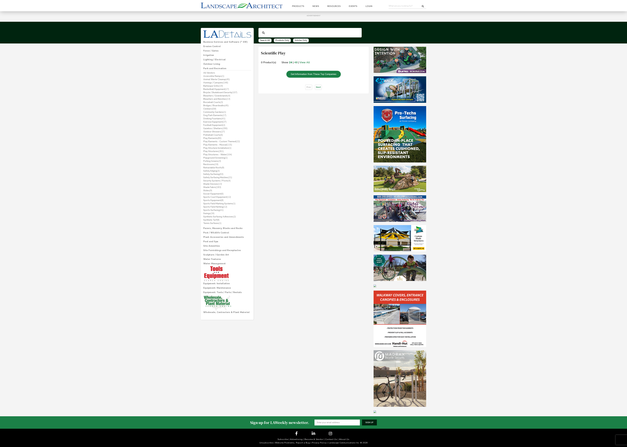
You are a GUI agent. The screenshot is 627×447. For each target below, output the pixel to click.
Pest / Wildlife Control (216, 232)
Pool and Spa (210, 241)
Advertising (296, 439)
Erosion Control (212, 46)
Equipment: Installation (216, 283)
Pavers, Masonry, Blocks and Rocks (222, 228)
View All (304, 62)
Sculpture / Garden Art (216, 254)
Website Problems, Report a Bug (292, 442)
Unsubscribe (266, 442)
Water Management (214, 263)
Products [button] (298, 6)
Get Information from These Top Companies (313, 74)
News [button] (316, 6)
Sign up (369, 422)
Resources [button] (334, 6)
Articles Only (301, 40)
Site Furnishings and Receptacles (222, 250)
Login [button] (369, 6)
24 (290, 62)
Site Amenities (211, 246)
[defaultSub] (263, 33)
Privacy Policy (319, 442)
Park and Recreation (214, 68)
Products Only (282, 40)
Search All (265, 40)
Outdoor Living (211, 64)
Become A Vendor (314, 439)
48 (295, 62)
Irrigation (208, 55)
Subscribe (283, 439)
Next (318, 87)
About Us (344, 439)
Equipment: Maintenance (217, 288)
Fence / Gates (210, 50)
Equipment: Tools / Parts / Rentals (222, 292)
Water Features (212, 259)
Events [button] (353, 6)
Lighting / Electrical (214, 59)
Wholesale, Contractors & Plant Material (226, 312)
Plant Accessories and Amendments (223, 237)
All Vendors (209, 72)
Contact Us (331, 439)
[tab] (227, 42)
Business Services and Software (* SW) (225, 42)
